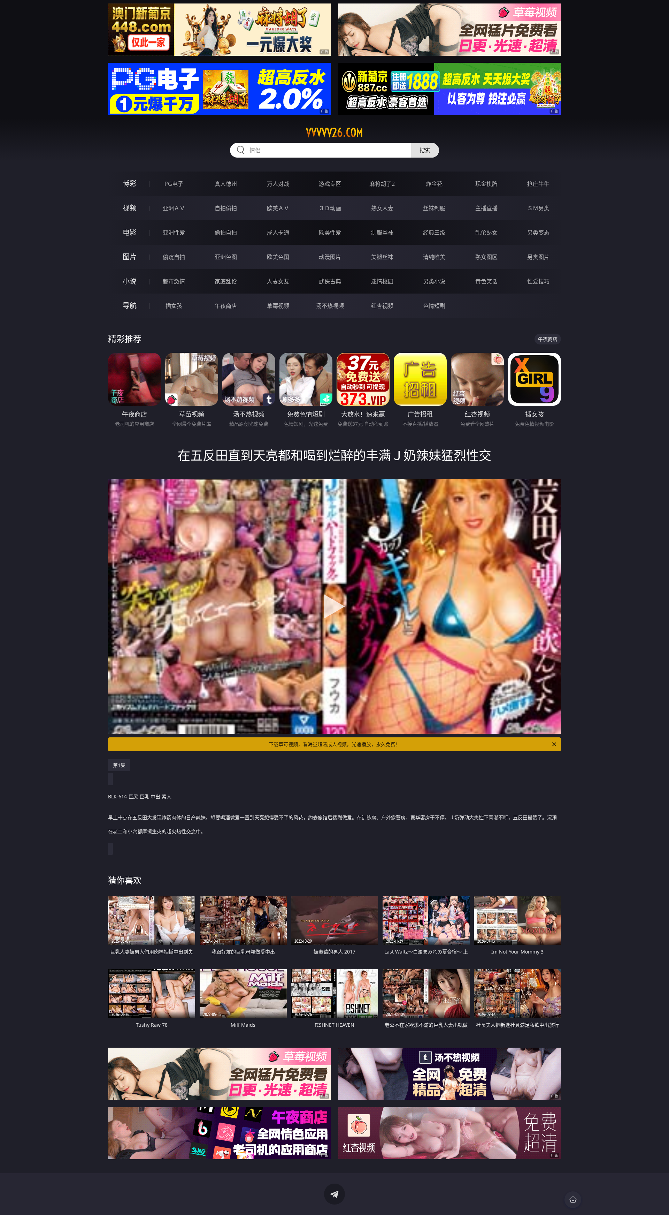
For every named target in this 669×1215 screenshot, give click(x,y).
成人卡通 (278, 232)
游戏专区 (330, 184)
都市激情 (174, 281)
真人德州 (226, 184)
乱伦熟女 (486, 232)
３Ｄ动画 (330, 208)
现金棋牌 (486, 184)
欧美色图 (278, 257)
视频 (130, 208)
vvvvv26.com (334, 132)
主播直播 (486, 208)
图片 (130, 256)
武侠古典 (330, 281)
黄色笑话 (486, 281)
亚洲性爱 (174, 232)
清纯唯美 (434, 257)
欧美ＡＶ (278, 208)
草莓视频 (278, 306)
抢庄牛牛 (538, 184)
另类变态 (538, 232)
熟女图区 (486, 257)
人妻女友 (278, 281)
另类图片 (538, 257)
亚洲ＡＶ (174, 208)
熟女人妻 (382, 208)
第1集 (119, 765)
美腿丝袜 (382, 257)
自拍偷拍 (226, 208)
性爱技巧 (538, 281)
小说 (130, 281)
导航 (130, 305)
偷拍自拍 (226, 232)
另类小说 (434, 281)
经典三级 (434, 232)
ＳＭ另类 (538, 208)
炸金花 (434, 184)
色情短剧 (434, 306)
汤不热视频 (330, 306)
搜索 (425, 150)
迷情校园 (382, 281)
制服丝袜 (382, 232)
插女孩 (174, 306)
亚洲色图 (226, 257)
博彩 (130, 183)
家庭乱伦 (226, 281)
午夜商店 (226, 306)
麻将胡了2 (382, 184)
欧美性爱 (330, 232)
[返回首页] (572, 1199)
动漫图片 (330, 257)
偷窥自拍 (174, 257)
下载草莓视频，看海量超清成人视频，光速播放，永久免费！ (334, 744)
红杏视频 (382, 306)
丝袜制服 (434, 208)
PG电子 (173, 184)
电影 (130, 232)
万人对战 (278, 184)
